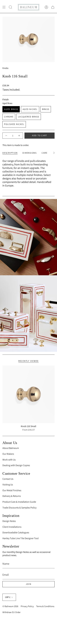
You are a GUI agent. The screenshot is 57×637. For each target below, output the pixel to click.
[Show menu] (4, 7)
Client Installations (11, 526)
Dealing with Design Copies (16, 465)
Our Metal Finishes (11, 490)
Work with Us (9, 459)
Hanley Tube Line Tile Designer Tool (20, 538)
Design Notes (9, 521)
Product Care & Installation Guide (19, 501)
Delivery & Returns (11, 496)
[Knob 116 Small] (28, 394)
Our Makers (8, 453)
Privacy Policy (27, 606)
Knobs (5, 68)
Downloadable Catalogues (15, 532)
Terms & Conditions (45, 606)
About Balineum (10, 448)
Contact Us (7, 478)
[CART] (53, 7)
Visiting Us (7, 484)
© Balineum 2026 (10, 606)
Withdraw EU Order (11, 612)
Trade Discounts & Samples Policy (19, 507)
